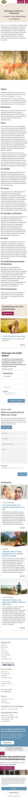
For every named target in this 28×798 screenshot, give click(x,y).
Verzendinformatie (5, 673)
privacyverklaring (9, 394)
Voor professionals (5, 655)
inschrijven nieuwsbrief (16, 401)
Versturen (22, 474)
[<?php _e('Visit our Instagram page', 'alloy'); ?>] (1, 692)
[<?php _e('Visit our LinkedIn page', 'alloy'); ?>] (8, 692)
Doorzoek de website (6, 683)
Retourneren (4, 675)
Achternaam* (7, 376)
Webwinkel (3, 645)
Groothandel (4, 657)
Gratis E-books (7, 313)
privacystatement (4, 784)
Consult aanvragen (5, 681)
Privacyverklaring (16, 795)
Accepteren (14, 788)
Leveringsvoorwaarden (6, 677)
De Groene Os (7, 743)
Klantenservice (4, 671)
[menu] (26, 1)
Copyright (15, 750)
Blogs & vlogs (4, 647)
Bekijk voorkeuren (14, 792)
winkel (20, 2)
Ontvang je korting (7, 768)
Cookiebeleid (10, 795)
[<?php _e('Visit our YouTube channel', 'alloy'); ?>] (6, 692)
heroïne (16, 96)
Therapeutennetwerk (6, 659)
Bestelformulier (5, 653)
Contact (3, 685)
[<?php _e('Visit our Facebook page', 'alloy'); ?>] (4, 692)
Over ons (3, 649)
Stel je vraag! (6, 427)
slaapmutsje (6, 25)
